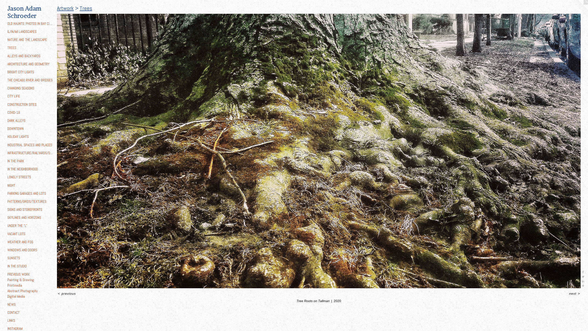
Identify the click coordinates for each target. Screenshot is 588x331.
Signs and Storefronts (24, 209)
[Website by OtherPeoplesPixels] (579, 9)
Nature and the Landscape (27, 39)
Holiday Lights (18, 136)
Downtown (15, 128)
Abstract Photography (22, 290)
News (11, 304)
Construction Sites (22, 104)
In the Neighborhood (22, 169)
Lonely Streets (19, 177)
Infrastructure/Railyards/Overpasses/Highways (30, 153)
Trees (11, 47)
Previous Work (18, 274)
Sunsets (13, 258)
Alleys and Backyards (23, 56)
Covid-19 (13, 112)
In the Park (15, 161)
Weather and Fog (20, 242)
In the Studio (17, 266)
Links (11, 320)
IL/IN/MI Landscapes (22, 31)
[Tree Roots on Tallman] (319, 151)
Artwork (65, 8)
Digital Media (16, 296)
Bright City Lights (20, 72)
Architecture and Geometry (28, 64)
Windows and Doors (22, 250)
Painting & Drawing (20, 279)
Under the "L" (17, 225)
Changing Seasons (20, 88)
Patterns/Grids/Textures (26, 201)
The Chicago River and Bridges (30, 80)
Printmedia (14, 285)
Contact (13, 312)
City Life (13, 96)
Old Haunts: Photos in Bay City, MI (30, 23)
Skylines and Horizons (24, 217)
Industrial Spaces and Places (29, 145)
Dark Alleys (16, 120)
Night (11, 185)
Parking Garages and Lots (26, 193)
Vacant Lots (16, 233)
